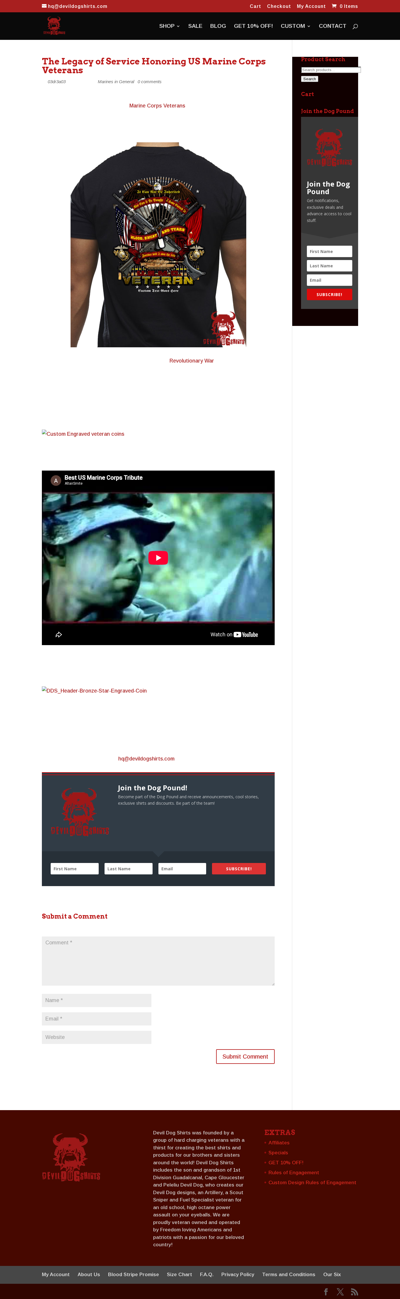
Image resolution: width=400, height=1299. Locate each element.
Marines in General (116, 81)
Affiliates (279, 1143)
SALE (195, 26)
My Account (311, 6)
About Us (89, 1274)
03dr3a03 (57, 81)
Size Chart (179, 1274)
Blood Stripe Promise (133, 1274)
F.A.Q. (206, 1274)
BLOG (218, 26)
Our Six (332, 1274)
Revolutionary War (192, 361)
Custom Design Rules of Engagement (312, 1182)
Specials (278, 1153)
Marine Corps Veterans (157, 106)
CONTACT (332, 26)
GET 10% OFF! (253, 26)
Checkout (279, 6)
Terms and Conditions (288, 1274)
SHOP (167, 26)
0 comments (150, 81)
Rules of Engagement (294, 1172)
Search (309, 79)
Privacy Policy (237, 1274)
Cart (255, 6)
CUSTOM (293, 26)
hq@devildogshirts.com (146, 759)
